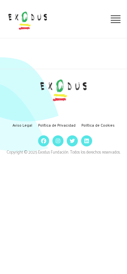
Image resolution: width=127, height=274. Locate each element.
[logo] (28, 20)
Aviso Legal (22, 125)
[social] (42, 141)
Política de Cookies (98, 125)
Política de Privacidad (57, 125)
